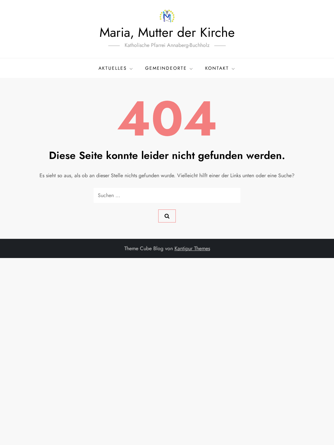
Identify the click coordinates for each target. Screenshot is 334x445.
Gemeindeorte (166, 68)
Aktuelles (113, 68)
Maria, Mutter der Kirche (167, 32)
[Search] (167, 216)
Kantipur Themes (192, 248)
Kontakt (217, 68)
